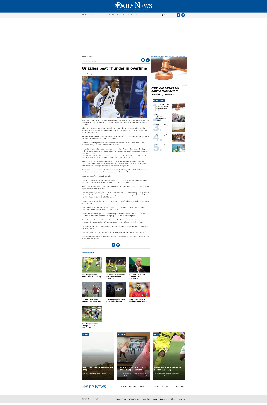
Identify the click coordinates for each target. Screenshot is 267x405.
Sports (130, 15)
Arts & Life (121, 15)
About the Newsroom (149, 399)
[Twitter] (183, 15)
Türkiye (85, 15)
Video (176, 386)
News (84, 56)
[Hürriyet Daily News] (133, 6)
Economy (94, 15)
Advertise (181, 399)
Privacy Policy (121, 399)
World (111, 15)
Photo (138, 15)
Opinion (103, 15)
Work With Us (134, 399)
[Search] (162, 15)
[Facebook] (178, 15)
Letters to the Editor (167, 399)
